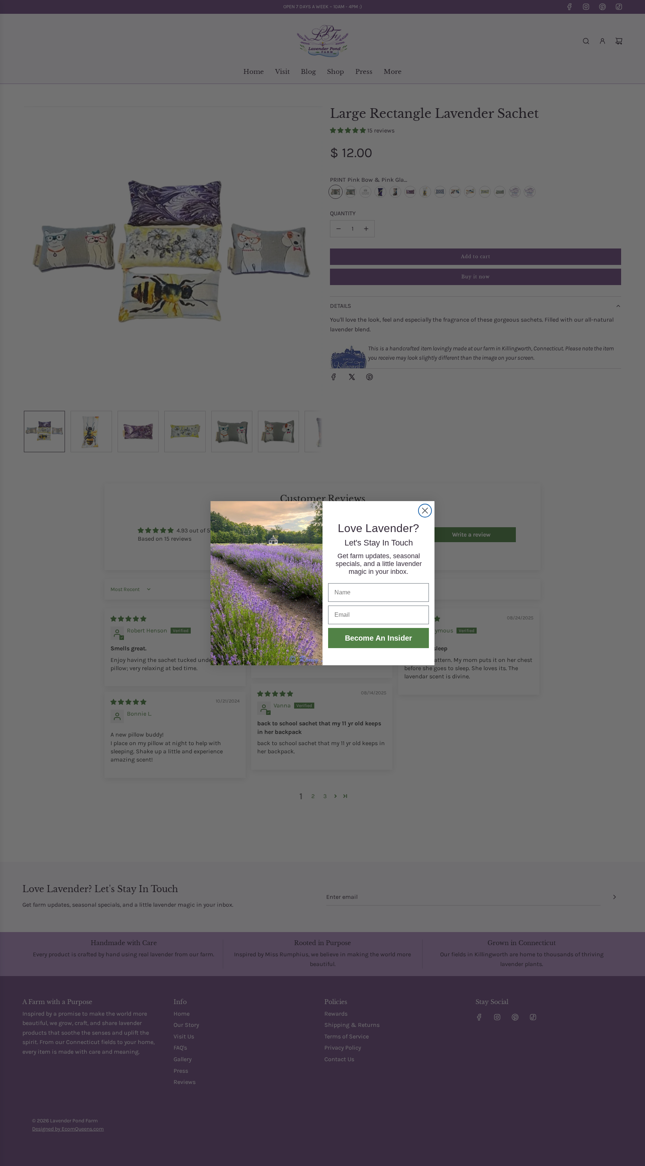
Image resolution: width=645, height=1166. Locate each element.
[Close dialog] (424, 510)
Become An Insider (378, 638)
